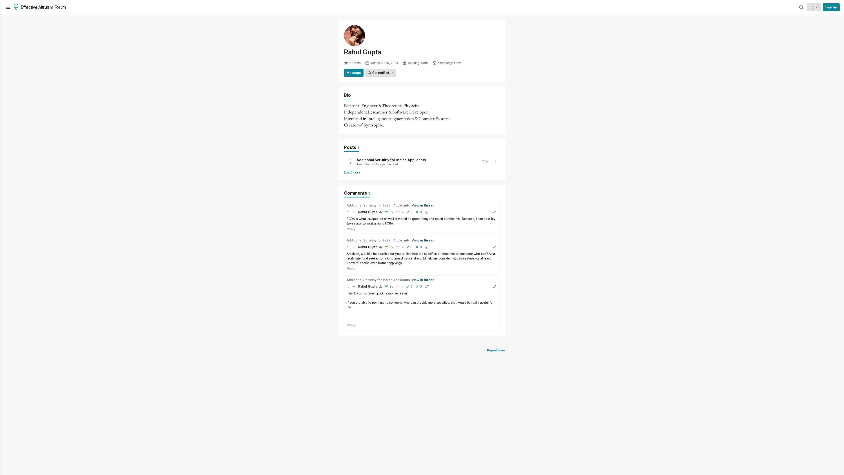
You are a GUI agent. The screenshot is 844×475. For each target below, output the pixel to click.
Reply (351, 229)
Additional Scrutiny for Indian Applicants (391, 159)
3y (391, 212)
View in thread (423, 205)
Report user (496, 350)
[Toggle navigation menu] (8, 7)
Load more (352, 172)
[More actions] (495, 161)
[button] (348, 212)
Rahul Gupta (365, 164)
